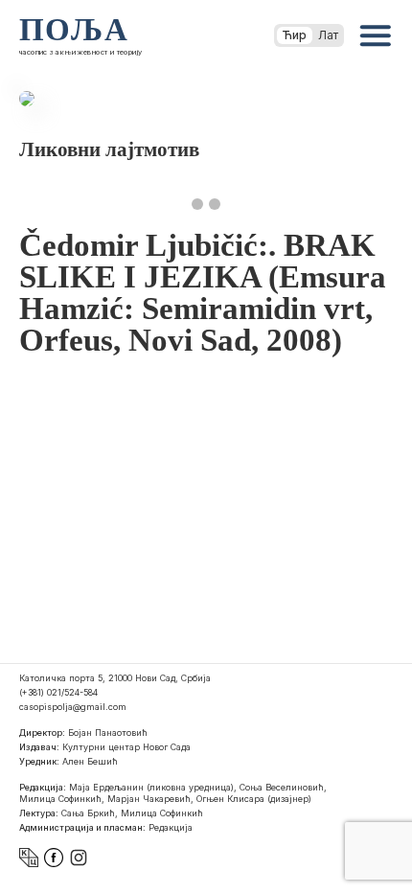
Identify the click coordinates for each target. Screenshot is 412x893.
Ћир (295, 35)
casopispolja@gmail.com (72, 706)
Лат (328, 35)
